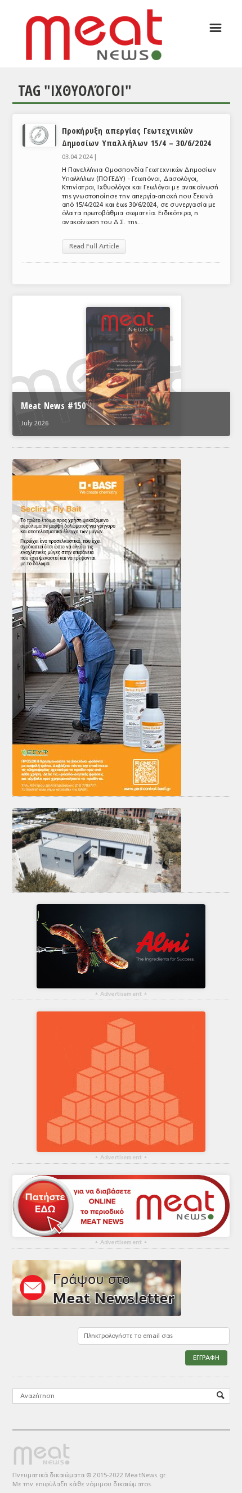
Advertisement (121, 994)
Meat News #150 (53, 406)
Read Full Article (94, 246)
